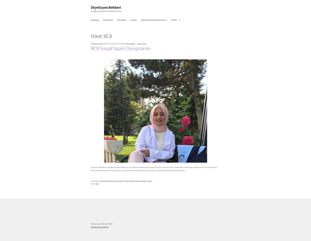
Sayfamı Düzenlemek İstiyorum (154, 20)
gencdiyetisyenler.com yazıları (111, 181)
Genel (126, 181)
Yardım (174, 20)
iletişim (133, 20)
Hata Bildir (121, 20)
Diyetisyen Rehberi (106, 7)
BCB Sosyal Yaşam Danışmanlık (120, 48)
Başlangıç (95, 20)
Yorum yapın (141, 44)
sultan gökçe (130, 44)
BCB (97, 184)
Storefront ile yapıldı (99, 227)
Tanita (149, 181)
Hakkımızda (108, 20)
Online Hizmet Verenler (137, 181)
